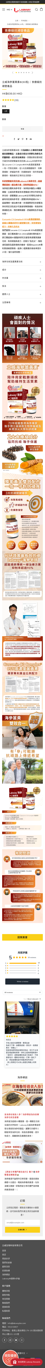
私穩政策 (6, 1311)
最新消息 (6, 1266)
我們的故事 (7, 1262)
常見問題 (6, 1299)
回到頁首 (23, 937)
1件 (5, 111)
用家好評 (6, 1258)
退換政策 (6, 1307)
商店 (4, 1254)
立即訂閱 (21, 1230)
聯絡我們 (6, 1303)
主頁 (16, 21)
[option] (22, 48)
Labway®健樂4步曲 (11, 1278)
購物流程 (6, 1291)
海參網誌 (6, 1274)
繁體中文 (21, 1353)
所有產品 (24, 21)
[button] (16, 72)
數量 (4, 119)
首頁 (4, 1250)
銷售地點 (6, 1295)
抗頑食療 (6, 1270)
